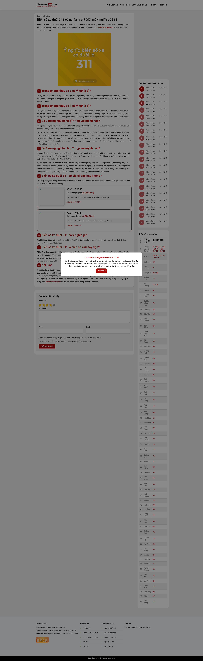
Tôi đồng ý (101, 270)
